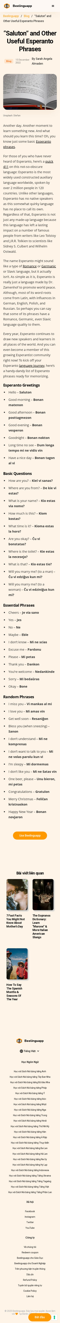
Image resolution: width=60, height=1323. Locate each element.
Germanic (48, 266)
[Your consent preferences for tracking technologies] (54, 1317)
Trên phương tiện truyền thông (30, 1269)
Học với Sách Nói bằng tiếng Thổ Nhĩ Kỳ (30, 1126)
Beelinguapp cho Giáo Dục (30, 1258)
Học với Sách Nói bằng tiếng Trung (30, 1115)
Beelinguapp (11, 16)
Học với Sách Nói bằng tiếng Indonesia (30, 1170)
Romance (30, 266)
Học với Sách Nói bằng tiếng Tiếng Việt (30, 1186)
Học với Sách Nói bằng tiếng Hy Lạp (30, 1164)
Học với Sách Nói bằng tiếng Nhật (30, 1104)
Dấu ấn (30, 1274)
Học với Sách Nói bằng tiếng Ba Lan (30, 1148)
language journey (31, 365)
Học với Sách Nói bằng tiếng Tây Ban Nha (30, 1077)
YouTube (30, 1228)
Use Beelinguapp (30, 835)
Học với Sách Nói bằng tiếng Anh (30, 1071)
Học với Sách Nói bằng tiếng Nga (30, 1110)
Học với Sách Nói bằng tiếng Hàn (30, 1132)
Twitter (30, 1222)
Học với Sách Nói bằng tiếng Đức (30, 1099)
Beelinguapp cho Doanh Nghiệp (30, 1263)
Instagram (30, 1217)
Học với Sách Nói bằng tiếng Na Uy (30, 1159)
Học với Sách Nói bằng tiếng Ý (30, 1093)
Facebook (30, 1211)
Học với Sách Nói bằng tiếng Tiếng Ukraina (30, 1175)
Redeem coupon (30, 1252)
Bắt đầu (40, 1317)
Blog (26, 16)
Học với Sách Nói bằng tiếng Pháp (30, 1088)
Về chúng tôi (30, 1247)
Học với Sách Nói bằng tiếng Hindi (30, 1120)
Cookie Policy (30, 1291)
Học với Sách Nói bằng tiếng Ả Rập (30, 1137)
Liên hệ (30, 1296)
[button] (53, 6)
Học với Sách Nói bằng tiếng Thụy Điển (30, 1142)
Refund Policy (30, 1280)
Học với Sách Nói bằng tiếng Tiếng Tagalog (30, 1181)
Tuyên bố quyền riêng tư (30, 1285)
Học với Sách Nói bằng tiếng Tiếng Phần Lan (30, 1192)
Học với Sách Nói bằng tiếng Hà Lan (30, 1154)
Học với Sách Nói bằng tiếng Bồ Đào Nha (30, 1082)
